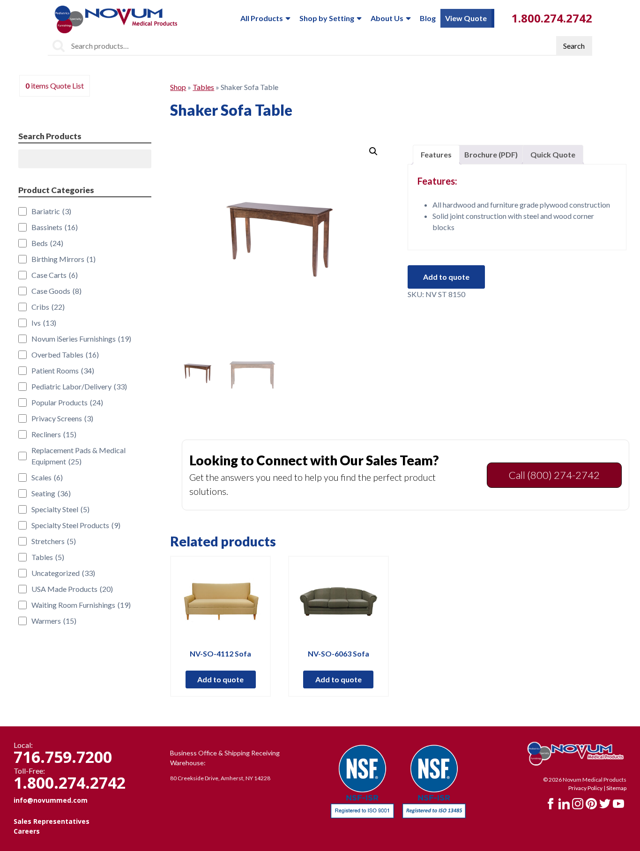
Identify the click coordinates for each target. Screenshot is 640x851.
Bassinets (54, 227)
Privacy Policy (585, 787)
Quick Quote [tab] (552, 154)
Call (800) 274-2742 (554, 475)
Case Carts (54, 274)
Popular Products (67, 402)
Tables (203, 86)
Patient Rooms (62, 370)
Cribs (48, 306)
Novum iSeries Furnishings (81, 338)
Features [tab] (436, 154)
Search (574, 45)
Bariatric (51, 211)
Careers (27, 831)
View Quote (466, 18)
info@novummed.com (51, 800)
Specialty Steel (60, 509)
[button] (373, 151)
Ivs (43, 322)
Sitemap (616, 787)
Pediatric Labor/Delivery (79, 386)
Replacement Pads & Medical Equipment (78, 456)
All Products (261, 18)
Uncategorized (63, 572)
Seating (51, 493)
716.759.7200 (63, 757)
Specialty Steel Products (75, 525)
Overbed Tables (65, 354)
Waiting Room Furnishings (81, 604)
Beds (47, 243)
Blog (428, 18)
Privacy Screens (62, 418)
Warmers (53, 620)
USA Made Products (72, 588)
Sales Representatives (51, 821)
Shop (178, 86)
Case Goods (56, 290)
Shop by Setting (326, 18)
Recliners (53, 434)
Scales (47, 477)
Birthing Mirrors (63, 258)
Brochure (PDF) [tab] (491, 154)
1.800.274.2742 (552, 18)
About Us (387, 18)
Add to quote (446, 276)
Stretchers (53, 541)
